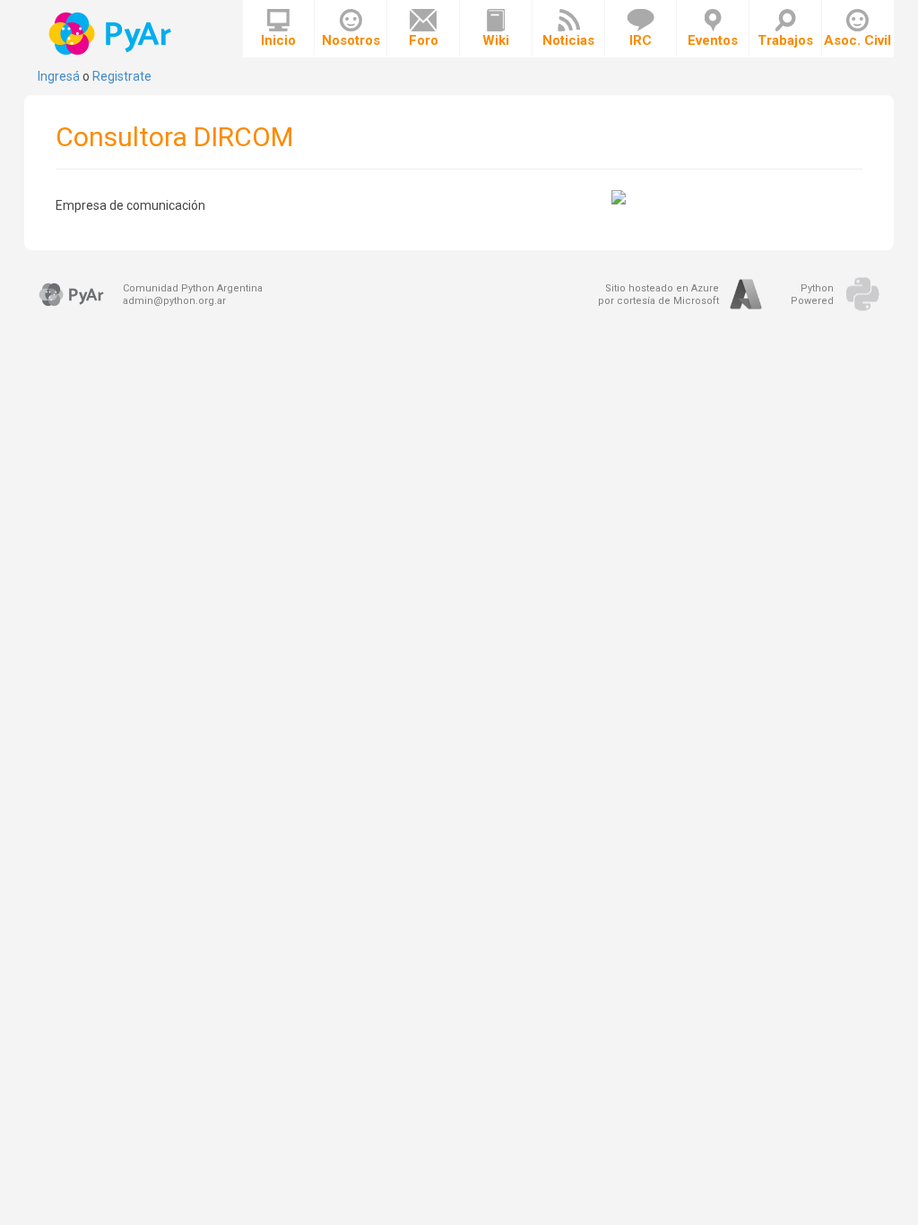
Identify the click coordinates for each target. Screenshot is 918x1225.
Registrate (122, 76)
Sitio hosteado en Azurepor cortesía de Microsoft (658, 294)
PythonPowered (812, 294)
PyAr (111, 33)
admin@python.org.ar (174, 301)
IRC (640, 40)
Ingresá (59, 76)
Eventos (713, 40)
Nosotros (351, 40)
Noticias (568, 40)
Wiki (495, 40)
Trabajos (785, 40)
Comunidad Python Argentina (193, 288)
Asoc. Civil (857, 40)
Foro (423, 40)
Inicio (278, 40)
